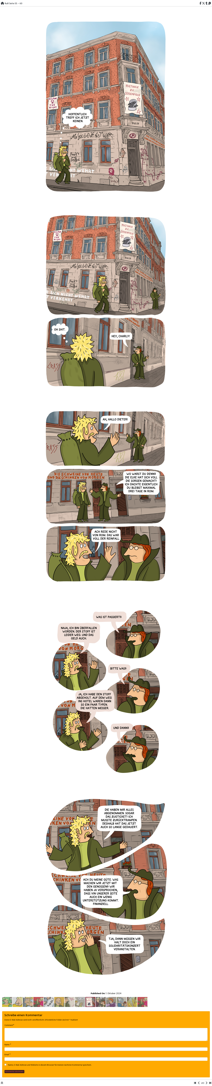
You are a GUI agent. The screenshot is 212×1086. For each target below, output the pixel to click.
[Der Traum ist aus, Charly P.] (210, 1083)
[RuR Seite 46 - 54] (199, 1083)
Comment (8, 1025)
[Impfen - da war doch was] (195, 1083)
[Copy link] (210, 3)
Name (7, 1044)
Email (6, 1054)
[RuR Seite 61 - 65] (106, 499)
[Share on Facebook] (200, 3)
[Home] (2, 3)
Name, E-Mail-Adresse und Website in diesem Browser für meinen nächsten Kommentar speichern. (49, 1065)
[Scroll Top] (2, 1083)
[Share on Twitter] (203, 3)
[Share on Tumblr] (206, 3)
